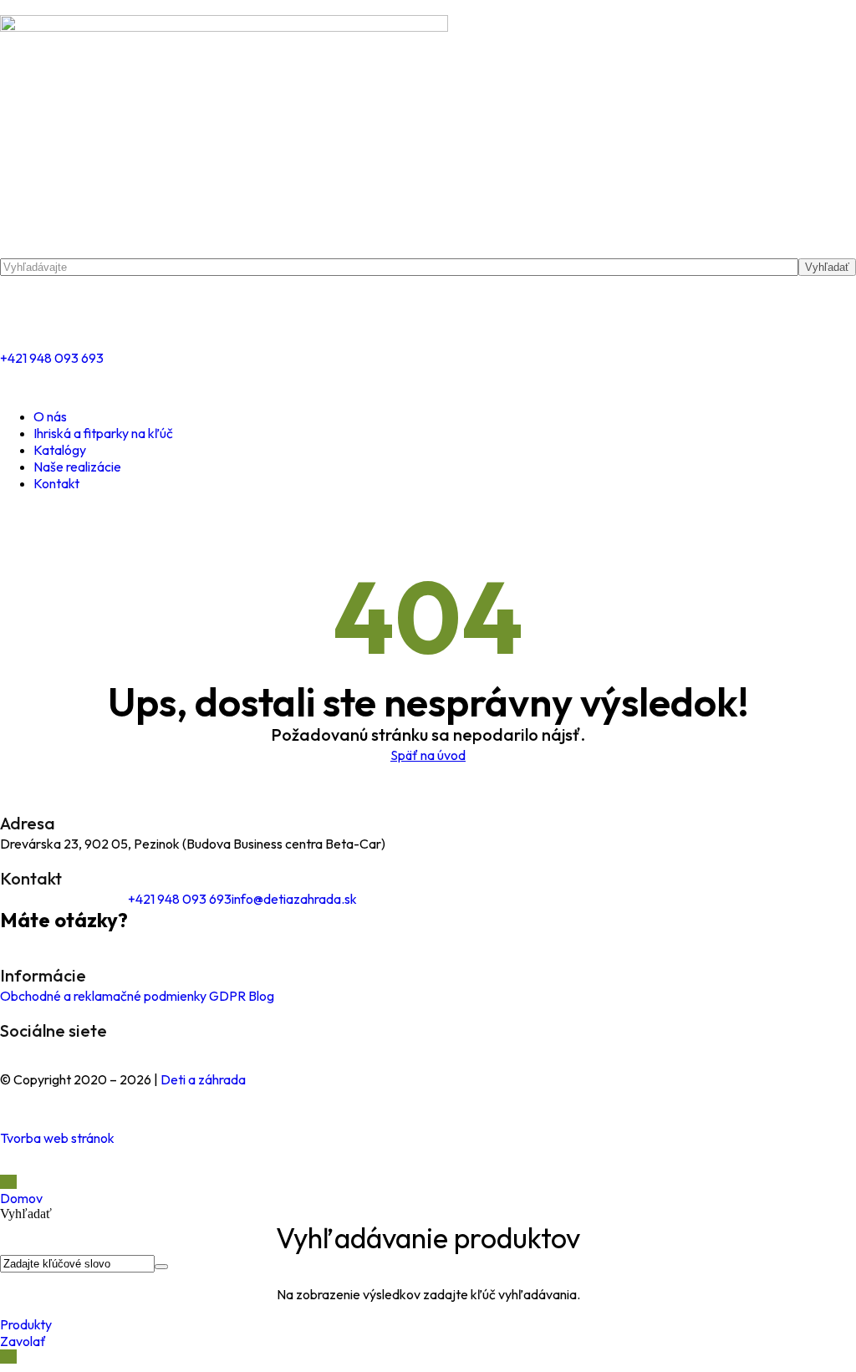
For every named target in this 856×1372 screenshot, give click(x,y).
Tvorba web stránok (57, 1138)
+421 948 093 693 (52, 357)
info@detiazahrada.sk (294, 898)
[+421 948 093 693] (21, 312)
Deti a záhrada (203, 1079)
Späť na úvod (428, 755)
